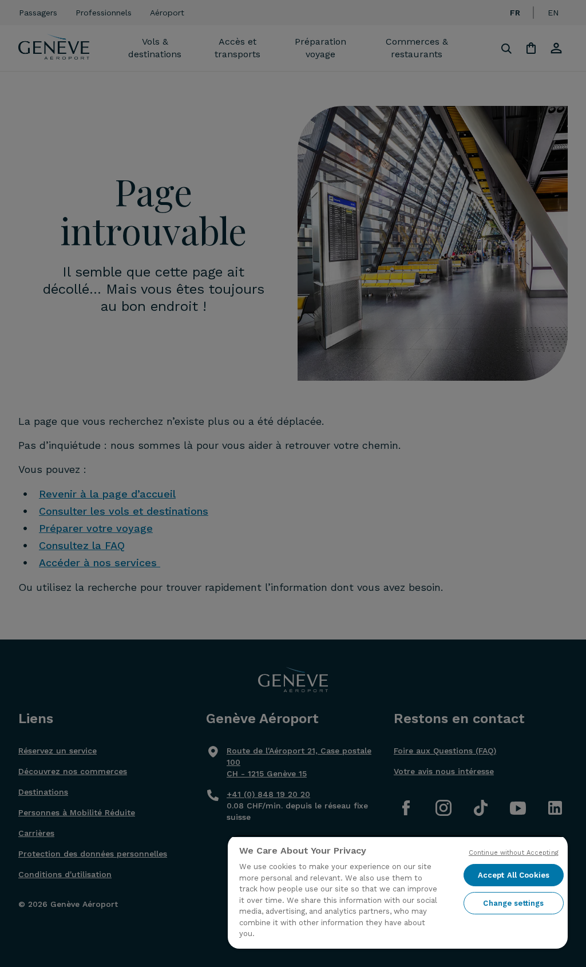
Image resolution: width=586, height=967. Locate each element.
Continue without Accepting (514, 853)
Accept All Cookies (513, 875)
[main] (398, 892)
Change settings (513, 903)
